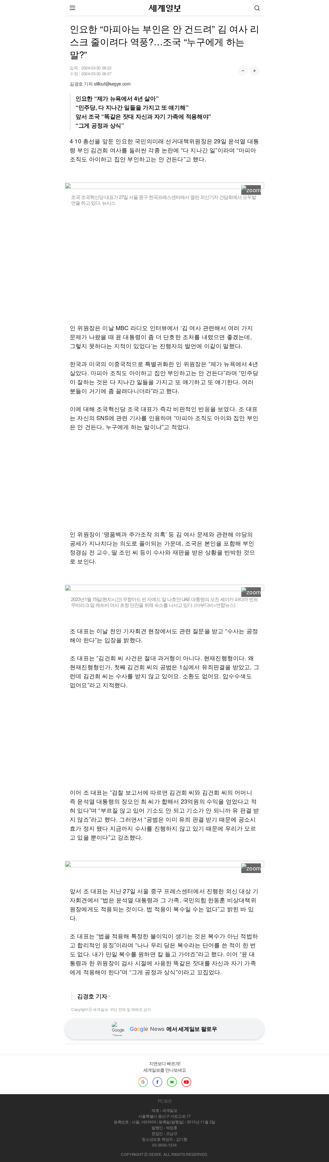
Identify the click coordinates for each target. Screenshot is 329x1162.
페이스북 (157, 1082)
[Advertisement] (164, 269)
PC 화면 (165, 1101)
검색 (257, 8)
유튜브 (186, 1082)
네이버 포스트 (172, 1082)
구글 (143, 1082)
